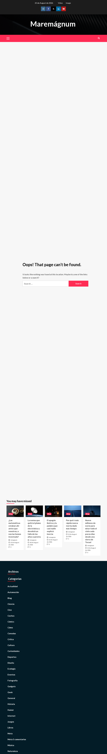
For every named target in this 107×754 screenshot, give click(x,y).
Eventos (11, 674)
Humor (11, 710)
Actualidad (13, 586)
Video (60, 3)
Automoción (13, 592)
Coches (11, 616)
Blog (10, 514)
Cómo (10, 627)
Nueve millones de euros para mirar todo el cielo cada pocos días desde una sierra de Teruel (91, 531)
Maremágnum (53, 23)
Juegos (11, 722)
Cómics (11, 621)
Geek (10, 692)
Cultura (11, 645)
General (11, 698)
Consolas (12, 633)
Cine (10, 610)
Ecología (11, 669)
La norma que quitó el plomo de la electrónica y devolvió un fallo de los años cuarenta (34, 528)
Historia (11, 704)
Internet (11, 716)
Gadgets (12, 686)
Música (11, 745)
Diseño (11, 663)
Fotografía (12, 680)
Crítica (11, 639)
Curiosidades (13, 651)
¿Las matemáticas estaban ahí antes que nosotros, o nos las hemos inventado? (14, 528)
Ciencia (11, 604)
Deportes (12, 657)
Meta (10, 733)
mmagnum (14, 540)
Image (68, 3)
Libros (10, 727)
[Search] (98, 38)
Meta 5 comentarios (17, 739)
